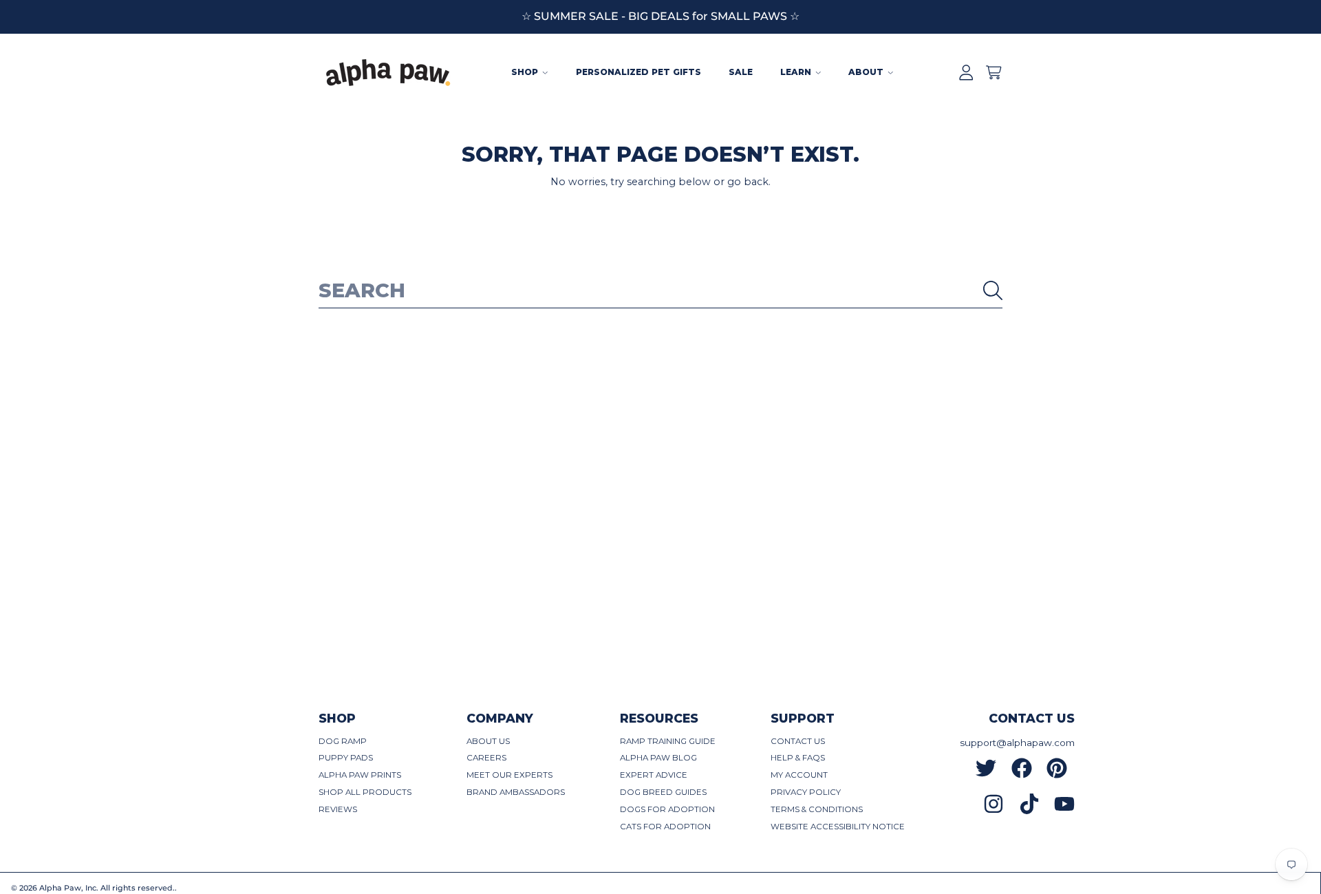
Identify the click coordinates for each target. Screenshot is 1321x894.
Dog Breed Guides (663, 792)
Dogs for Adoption (667, 809)
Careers (486, 758)
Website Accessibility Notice (838, 826)
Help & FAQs (798, 758)
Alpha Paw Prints (360, 775)
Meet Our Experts (509, 775)
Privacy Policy (806, 792)
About (867, 72)
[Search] (992, 290)
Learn (797, 72)
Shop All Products (365, 792)
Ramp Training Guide (668, 741)
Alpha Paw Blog (658, 758)
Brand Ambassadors (515, 792)
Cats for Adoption (665, 826)
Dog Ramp (343, 741)
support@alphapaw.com (1017, 742)
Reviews (338, 809)
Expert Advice (653, 775)
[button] (993, 73)
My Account (799, 775)
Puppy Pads (346, 758)
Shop (526, 72)
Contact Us (798, 741)
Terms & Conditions (817, 809)
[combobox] (660, 290)
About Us (488, 741)
